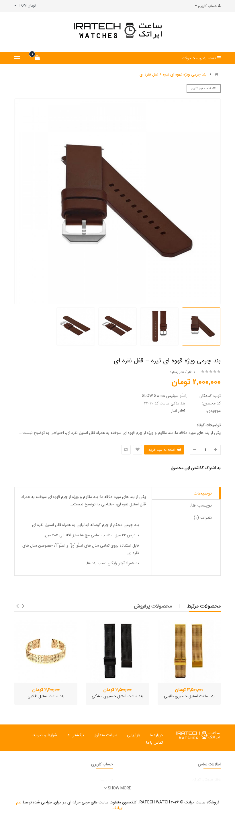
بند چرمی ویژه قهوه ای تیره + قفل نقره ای (173, 74)
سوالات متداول (105, 735)
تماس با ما (154, 742)
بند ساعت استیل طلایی (46, 696)
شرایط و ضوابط (44, 735)
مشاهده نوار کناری (202, 88)
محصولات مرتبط (204, 606)
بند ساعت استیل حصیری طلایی (189, 696)
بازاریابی (133, 735)
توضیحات (202, 493)
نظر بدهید (177, 372)
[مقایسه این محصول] (126, 449)
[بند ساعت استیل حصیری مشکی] (117, 651)
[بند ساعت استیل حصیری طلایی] (189, 651)
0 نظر (191, 372)
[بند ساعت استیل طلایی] (45, 651)
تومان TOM (26, 5)
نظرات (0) (203, 517)
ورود (103, 780)
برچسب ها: (201, 505)
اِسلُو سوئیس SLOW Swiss (164, 396)
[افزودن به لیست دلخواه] (137, 449)
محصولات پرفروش (153, 606)
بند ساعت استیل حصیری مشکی (117, 696)
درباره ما (156, 735)
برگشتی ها (75, 735)
